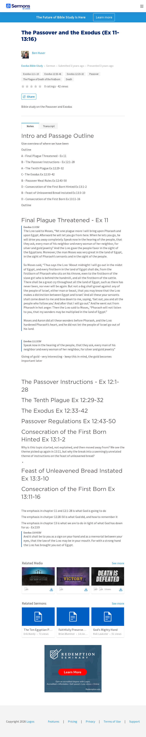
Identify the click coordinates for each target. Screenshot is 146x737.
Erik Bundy (30, 634)
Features (53, 721)
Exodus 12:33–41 (52, 74)
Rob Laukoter (100, 634)
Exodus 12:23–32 (75, 74)
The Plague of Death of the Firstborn (41, 79)
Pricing (72, 721)
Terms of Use (112, 721)
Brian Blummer (67, 634)
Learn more (104, 17)
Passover (93, 74)
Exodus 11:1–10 (31, 74)
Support (134, 721)
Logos (30, 721)
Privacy (90, 721)
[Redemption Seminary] (73, 668)
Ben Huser (38, 53)
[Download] (51, 589)
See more (118, 563)
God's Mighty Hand (105, 630)
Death (69, 79)
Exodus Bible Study (32, 65)
